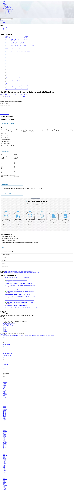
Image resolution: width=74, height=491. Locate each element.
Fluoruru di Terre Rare (14, 335)
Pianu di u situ (3, 334)
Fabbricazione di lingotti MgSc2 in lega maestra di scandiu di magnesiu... (18, 64)
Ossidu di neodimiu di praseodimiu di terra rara (13, 49)
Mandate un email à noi (4, 114)
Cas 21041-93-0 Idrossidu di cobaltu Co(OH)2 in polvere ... (19, 283)
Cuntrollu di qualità (8, 7)
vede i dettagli (7, 281)
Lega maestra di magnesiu (23, 335)
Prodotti (4, 8)
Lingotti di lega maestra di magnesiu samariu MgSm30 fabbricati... (17, 67)
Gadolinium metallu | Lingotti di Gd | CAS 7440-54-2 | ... (18, 289)
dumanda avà (2, 316)
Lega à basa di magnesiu (4, 335)
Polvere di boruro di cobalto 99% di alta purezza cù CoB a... (19, 300)
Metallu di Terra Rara (9, 10)
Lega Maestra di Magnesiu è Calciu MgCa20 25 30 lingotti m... (16, 86)
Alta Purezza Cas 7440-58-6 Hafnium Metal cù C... (17, 305)
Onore (6, 5)
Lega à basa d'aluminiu (41, 335)
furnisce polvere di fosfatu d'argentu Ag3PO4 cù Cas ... (18, 294)
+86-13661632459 (6, 344)
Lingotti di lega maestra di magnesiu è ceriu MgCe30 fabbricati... (17, 83)
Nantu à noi (5, 4)
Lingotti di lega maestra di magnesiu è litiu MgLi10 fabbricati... (16, 89)
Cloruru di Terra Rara (9, 11)
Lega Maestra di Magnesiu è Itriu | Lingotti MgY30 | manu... (16, 80)
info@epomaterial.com (7, 324)
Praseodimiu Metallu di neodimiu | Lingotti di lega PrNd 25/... (16, 52)
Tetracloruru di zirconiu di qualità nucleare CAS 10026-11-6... (16, 55)
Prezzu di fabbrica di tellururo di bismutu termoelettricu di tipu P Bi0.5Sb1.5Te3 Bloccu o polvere (21, 272)
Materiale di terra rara (32, 335)
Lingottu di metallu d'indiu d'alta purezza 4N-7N (14, 43)
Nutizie (4, 14)
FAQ (4, 15)
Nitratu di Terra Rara (9, 12)
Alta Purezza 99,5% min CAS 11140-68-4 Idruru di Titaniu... (16, 46)
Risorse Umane (8, 6)
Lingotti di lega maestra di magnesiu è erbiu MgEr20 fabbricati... (17, 58)
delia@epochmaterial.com (9, 323)
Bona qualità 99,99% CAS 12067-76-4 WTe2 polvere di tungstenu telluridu (19, 271)
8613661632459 (8, 325)
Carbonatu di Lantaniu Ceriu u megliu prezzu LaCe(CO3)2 (16, 37)
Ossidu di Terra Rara (9, 9)
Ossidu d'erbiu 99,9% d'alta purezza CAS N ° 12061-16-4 (18, 277)
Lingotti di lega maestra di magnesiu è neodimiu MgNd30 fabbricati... (17, 73)
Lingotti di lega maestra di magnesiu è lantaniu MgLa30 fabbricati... (17, 70)
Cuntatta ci (5, 16)
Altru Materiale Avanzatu (9, 13)
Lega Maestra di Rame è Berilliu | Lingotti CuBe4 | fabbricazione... (17, 40)
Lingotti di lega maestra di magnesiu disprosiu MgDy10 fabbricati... (17, 61)
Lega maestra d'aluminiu (50, 335)
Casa (4, 3)
